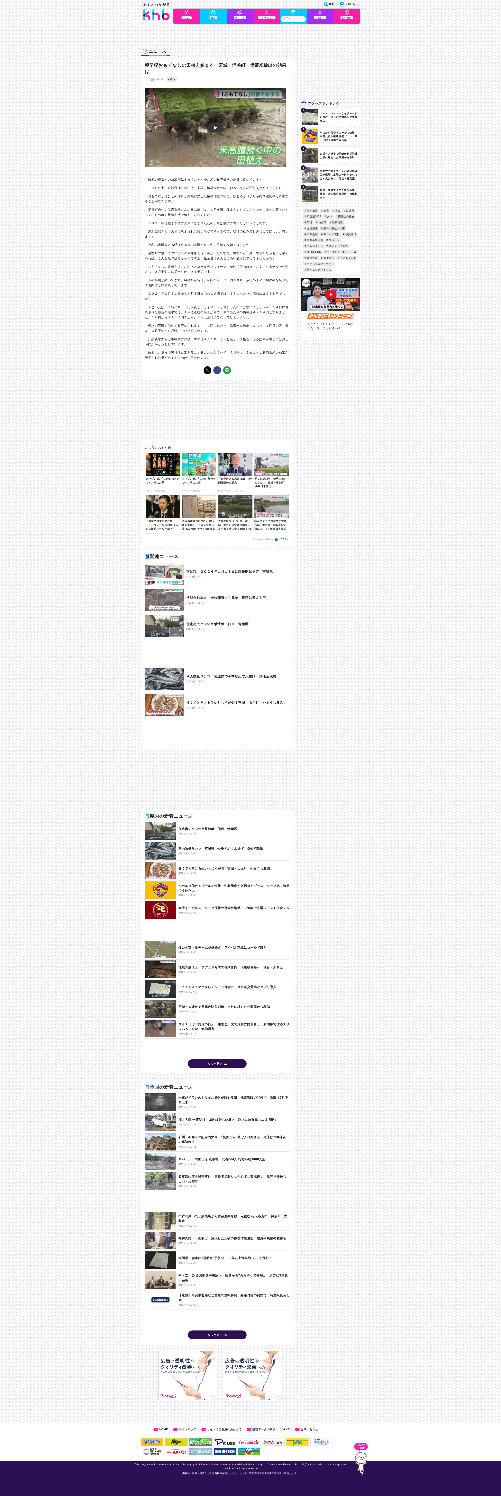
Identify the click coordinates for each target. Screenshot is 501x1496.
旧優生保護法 (345, 216)
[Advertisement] (217, 653)
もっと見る (215, 1063)
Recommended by (263, 539)
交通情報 (312, 228)
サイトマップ (187, 1429)
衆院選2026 (313, 216)
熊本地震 (312, 210)
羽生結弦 (328, 258)
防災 (309, 222)
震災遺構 (350, 234)
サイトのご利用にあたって (224, 1429)
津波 (337, 210)
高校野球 (312, 258)
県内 (172, 79)
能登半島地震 (314, 240)
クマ (329, 216)
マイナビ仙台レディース (341, 251)
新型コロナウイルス (318, 269)
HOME (163, 1429)
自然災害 (312, 234)
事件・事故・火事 (334, 228)
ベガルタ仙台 (314, 246)
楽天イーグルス (338, 246)
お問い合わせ (309, 1429)
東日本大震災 (331, 234)
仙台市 (321, 222)
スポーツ (334, 240)
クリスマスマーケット (320, 263)
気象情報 (337, 222)
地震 (326, 210)
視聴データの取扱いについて (271, 1429)
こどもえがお (347, 258)
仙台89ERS (313, 251)
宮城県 (349, 210)
